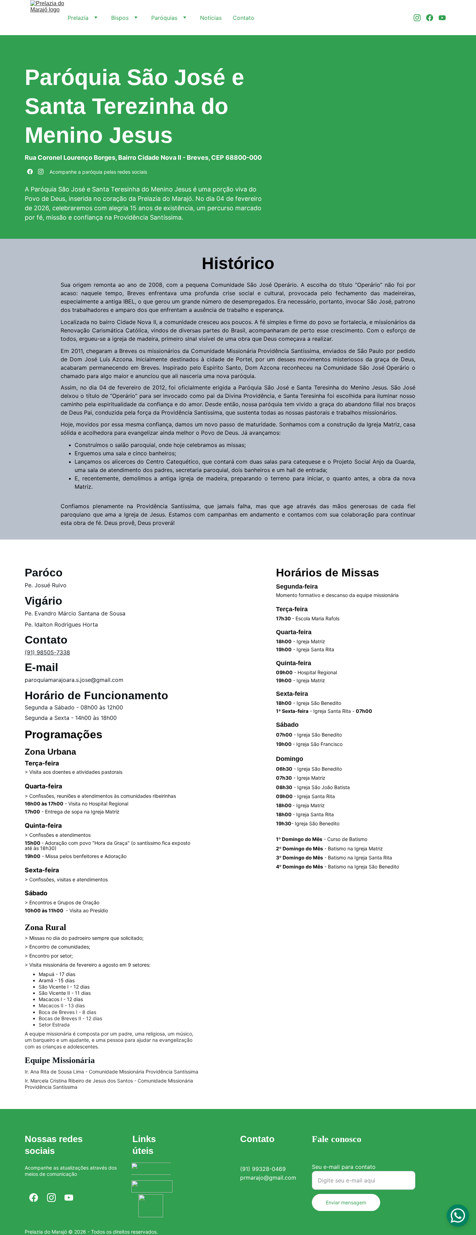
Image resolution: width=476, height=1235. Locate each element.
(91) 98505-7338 (47, 652)
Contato (243, 17)
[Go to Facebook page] (432, 17)
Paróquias (164, 17)
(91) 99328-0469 (263, 1168)
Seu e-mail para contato (344, 1166)
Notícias (211, 17)
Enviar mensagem (346, 1202)
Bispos (120, 17)
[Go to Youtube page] (442, 17)
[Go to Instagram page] (420, 17)
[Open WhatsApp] (458, 1215)
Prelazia (78, 17)
